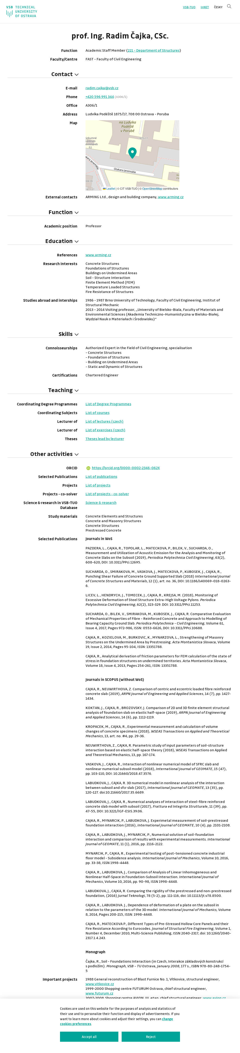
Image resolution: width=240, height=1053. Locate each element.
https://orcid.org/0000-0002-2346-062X (126, 467)
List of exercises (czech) (105, 430)
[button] (132, 153)
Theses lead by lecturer (105, 438)
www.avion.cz (214, 997)
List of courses (97, 412)
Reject (151, 1037)
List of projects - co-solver (107, 493)
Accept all (89, 1037)
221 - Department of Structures (154, 50)
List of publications (101, 476)
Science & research (101, 502)
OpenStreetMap (152, 188)
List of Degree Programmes (108, 403)
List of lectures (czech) (105, 421)
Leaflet (110, 188)
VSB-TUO (189, 7)
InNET (205, 7)
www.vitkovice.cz (100, 983)
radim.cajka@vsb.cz (102, 87)
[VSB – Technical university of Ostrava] (21, 11)
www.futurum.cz (99, 993)
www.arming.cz (171, 196)
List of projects (98, 485)
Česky (218, 7)
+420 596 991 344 (100, 96)
